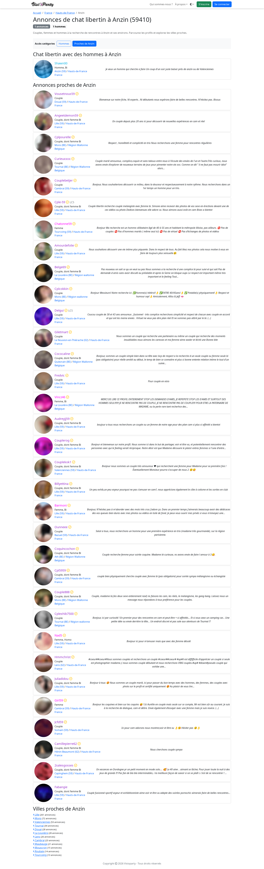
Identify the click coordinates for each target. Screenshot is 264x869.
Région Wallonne (78, 145)
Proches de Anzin (84, 43)
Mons (37, 818)
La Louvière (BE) (64, 275)
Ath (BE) (59, 556)
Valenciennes (42, 822)
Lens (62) (60, 665)
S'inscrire (204, 4)
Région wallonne (84, 275)
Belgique (60, 148)
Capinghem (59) (64, 773)
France (48, 12)
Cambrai (39, 840)
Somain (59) (61, 730)
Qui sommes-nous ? (161, 4)
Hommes (64, 43)
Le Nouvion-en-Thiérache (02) (71, 340)
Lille (36, 814)
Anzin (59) (60, 71)
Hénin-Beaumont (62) (67, 751)
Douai (38, 829)
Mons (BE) (60, 145)
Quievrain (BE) (63, 361)
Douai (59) (60, 101)
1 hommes (59, 26)
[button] (192, 4)
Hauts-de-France (65, 12)
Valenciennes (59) (65, 470)
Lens (37, 836)
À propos (180, 4)
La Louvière (41, 833)
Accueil (37, 12)
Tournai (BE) (61, 166)
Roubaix (39, 851)
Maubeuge (40, 844)
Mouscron (40, 847)
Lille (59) (59, 123)
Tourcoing (40, 855)
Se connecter (222, 4)
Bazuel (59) (61, 535)
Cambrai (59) (62, 188)
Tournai (39, 825)
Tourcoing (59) (63, 231)
